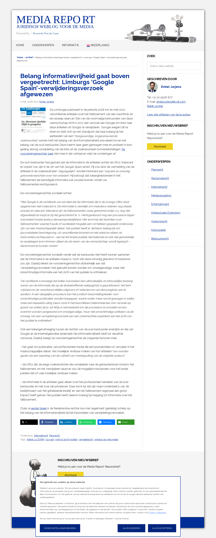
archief (29, 57)
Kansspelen (158, 230)
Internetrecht (41, 435)
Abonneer (160, 146)
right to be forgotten (66, 439)
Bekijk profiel (155, 106)
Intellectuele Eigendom (165, 212)
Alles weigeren (131, 528)
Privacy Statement (157, 512)
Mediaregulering (161, 195)
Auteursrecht (159, 221)
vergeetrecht (86, 439)
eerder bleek (39, 408)
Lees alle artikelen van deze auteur (169, 114)
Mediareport (56, 24)
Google (49, 439)
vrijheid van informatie (106, 439)
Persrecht (54, 435)
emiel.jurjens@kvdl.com (171, 101)
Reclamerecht (160, 178)
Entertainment (160, 204)
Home (20, 57)
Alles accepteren (162, 528)
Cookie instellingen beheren (60, 528)
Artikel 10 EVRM (35, 439)
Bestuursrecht (160, 238)
